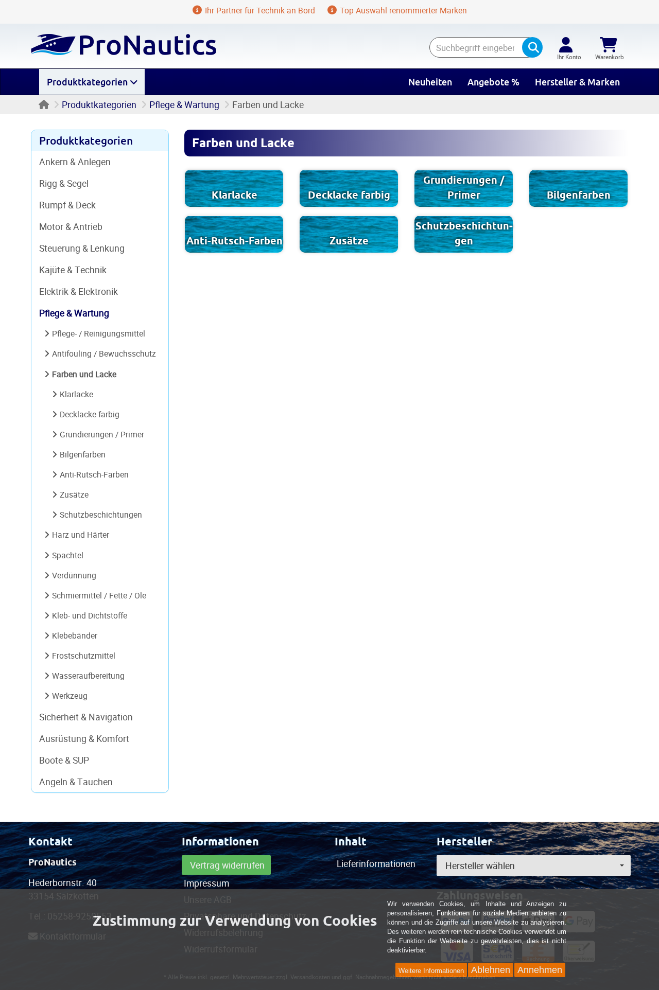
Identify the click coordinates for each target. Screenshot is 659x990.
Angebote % (493, 81)
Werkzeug (70, 695)
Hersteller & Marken (577, 81)
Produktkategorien (88, 81)
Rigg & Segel (64, 183)
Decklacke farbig (349, 195)
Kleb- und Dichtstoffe (89, 615)
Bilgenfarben (579, 195)
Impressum (206, 883)
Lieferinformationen (376, 863)
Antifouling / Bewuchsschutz (104, 353)
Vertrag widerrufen (227, 865)
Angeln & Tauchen (76, 781)
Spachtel (67, 555)
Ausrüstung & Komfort (84, 738)
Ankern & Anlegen (75, 161)
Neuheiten (430, 81)
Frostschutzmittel (83, 655)
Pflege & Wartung (184, 104)
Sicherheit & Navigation (86, 717)
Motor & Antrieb (70, 226)
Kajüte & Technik (73, 269)
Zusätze (349, 241)
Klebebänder (74, 635)
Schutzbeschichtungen (101, 514)
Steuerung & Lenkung (82, 248)
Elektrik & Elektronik (78, 291)
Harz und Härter (80, 534)
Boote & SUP (64, 760)
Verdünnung (74, 575)
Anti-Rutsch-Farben (234, 241)
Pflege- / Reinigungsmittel (98, 333)
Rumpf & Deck (67, 205)
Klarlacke (234, 195)
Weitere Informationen (431, 971)
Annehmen (539, 970)
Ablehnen (490, 970)
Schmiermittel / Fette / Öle (99, 595)
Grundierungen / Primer (102, 434)
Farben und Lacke (84, 374)
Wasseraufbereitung (88, 675)
